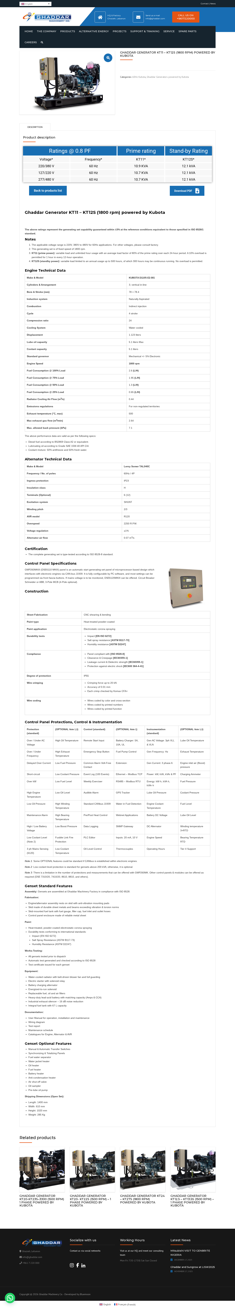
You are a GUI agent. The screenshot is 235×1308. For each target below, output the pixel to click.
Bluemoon (85, 1294)
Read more (42, 1168)
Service (169, 31)
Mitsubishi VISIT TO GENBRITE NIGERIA (190, 1252)
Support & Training (144, 31)
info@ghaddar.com (32, 1257)
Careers (31, 42)
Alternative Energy (94, 31)
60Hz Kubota (139, 76)
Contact (205, 3)
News (213, 3)
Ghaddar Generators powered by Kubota (168, 76)
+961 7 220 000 (31, 1262)
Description (35, 127)
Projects (119, 31)
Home (29, 31)
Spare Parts (187, 31)
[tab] (34, 127)
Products (67, 31)
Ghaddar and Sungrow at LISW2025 (192, 1267)
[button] (108, 58)
